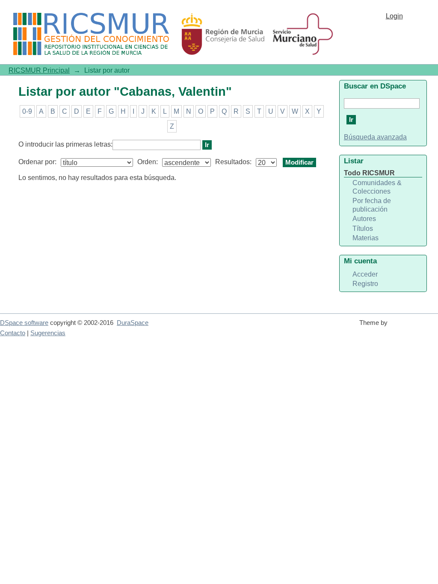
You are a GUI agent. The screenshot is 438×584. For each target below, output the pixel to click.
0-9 (27, 111)
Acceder (365, 274)
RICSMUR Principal (39, 70)
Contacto (12, 333)
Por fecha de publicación (371, 205)
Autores (364, 218)
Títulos (362, 228)
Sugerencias (47, 333)
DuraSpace (132, 322)
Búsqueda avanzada (375, 137)
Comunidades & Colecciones (377, 187)
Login (394, 16)
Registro (365, 283)
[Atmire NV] (414, 326)
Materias (365, 238)
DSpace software (24, 322)
